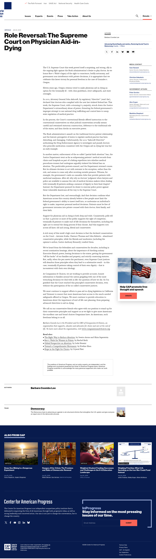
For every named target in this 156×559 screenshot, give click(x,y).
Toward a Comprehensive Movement (60, 346)
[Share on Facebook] (112, 52)
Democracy (38, 408)
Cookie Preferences (125, 555)
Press (60, 16)
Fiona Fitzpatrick (9, 477)
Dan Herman (55, 477)
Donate (146, 16)
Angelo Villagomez (20, 477)
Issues (28, 16)
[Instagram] (19, 522)
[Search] (137, 17)
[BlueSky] (28, 522)
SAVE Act (52, 3)
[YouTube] (15, 522)
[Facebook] (10, 522)
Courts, (116, 46)
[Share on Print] (133, 52)
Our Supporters (124, 552)
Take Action (72, 16)
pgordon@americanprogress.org (139, 97)
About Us (86, 16)
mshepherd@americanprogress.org (140, 119)
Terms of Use (123, 545)
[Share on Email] (128, 52)
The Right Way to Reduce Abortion (59, 337)
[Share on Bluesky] (122, 52)
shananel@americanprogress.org (139, 72)
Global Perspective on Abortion (57, 343)
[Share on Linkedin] (117, 52)
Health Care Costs (81, 3)
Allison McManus (142, 477)
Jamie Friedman (122, 477)
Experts (39, 16)
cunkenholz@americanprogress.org (140, 83)
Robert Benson (46, 477)
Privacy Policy (123, 547)
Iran (45, 3)
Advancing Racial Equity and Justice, (118, 44)
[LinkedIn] (23, 522)
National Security (65, 3)
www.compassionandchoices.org (96, 328)
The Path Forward (35, 3)
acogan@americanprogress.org (138, 108)
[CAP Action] (11, 547)
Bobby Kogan (132, 477)
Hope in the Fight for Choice (56, 349)
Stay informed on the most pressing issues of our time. (112, 511)
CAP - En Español (124, 550)
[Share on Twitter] (107, 52)
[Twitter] (6, 522)
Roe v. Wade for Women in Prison (59, 340)
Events (50, 16)
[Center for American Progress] (8, 10)
